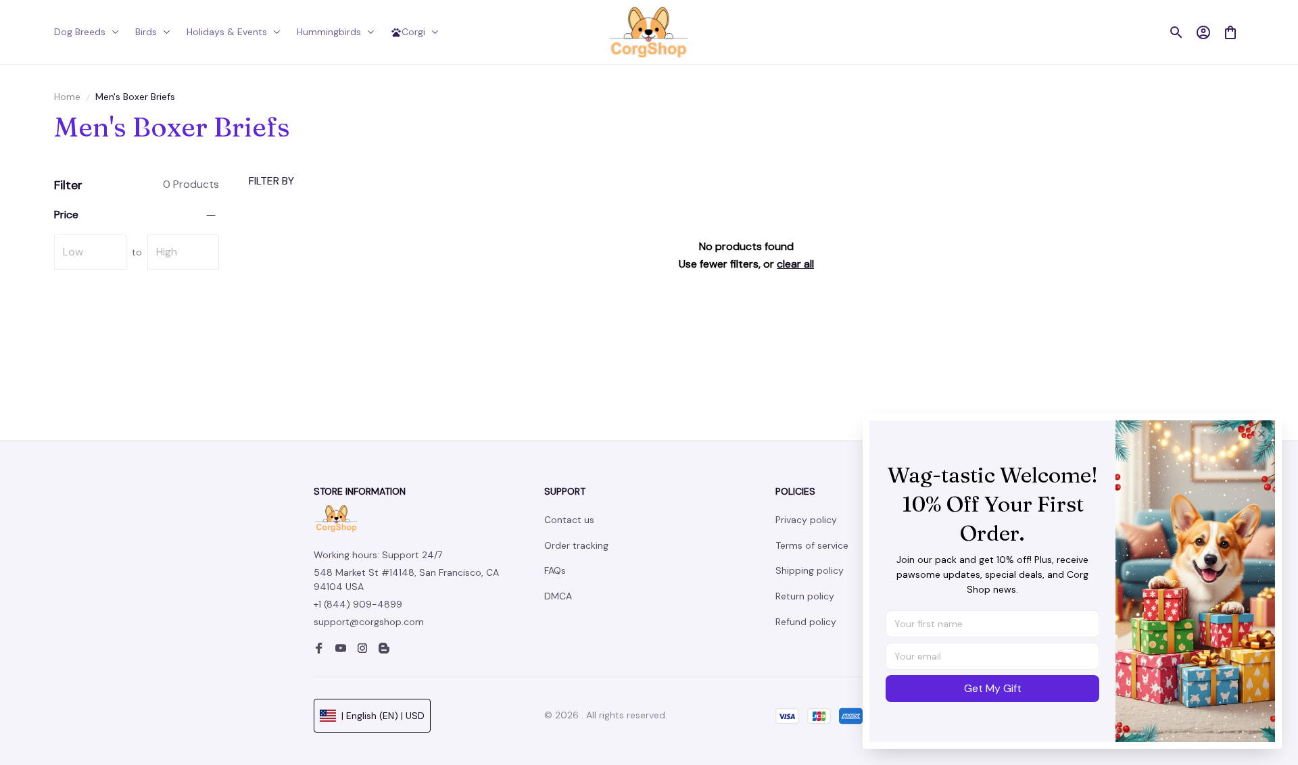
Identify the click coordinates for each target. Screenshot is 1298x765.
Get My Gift (992, 688)
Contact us (569, 520)
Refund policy (805, 622)
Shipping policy (809, 570)
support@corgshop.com (369, 622)
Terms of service (811, 545)
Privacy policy (806, 520)
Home (67, 97)
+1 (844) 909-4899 (358, 604)
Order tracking (576, 545)
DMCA (558, 596)
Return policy (804, 596)
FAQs (555, 570)
